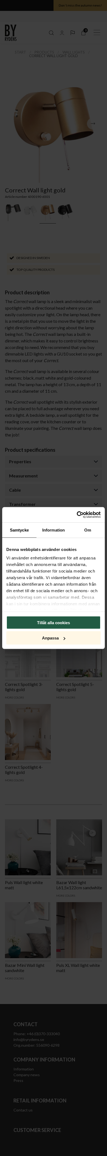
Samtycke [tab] (19, 529)
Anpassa (50, 638)
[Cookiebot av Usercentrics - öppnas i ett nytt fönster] (77, 514)
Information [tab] (53, 529)
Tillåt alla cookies (53, 622)
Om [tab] (87, 529)
